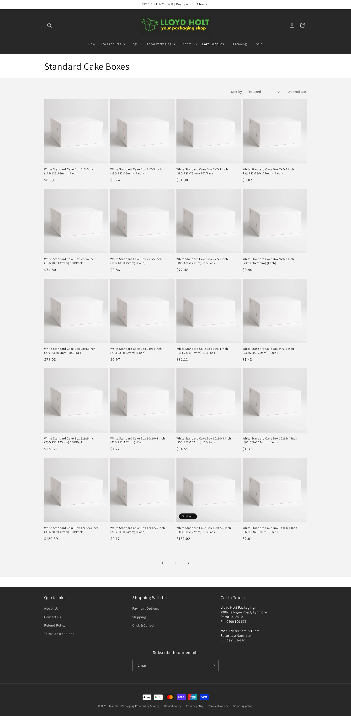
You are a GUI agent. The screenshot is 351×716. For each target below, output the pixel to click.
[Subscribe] (213, 665)
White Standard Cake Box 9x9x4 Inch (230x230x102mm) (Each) (136, 351)
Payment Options (145, 608)
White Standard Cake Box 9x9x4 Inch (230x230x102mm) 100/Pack (202, 351)
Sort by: (237, 91)
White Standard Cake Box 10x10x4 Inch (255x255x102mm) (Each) (137, 440)
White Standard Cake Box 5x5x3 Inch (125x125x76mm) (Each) (70, 171)
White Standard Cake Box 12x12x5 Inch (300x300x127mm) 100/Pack (203, 530)
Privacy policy (195, 705)
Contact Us (52, 617)
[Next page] (188, 563)
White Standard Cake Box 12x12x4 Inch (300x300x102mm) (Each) (270, 440)
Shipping (139, 617)
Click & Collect (143, 625)
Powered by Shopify (147, 706)
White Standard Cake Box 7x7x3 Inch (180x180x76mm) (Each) (136, 171)
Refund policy (172, 705)
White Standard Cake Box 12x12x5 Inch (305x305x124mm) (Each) (137, 530)
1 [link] (163, 562)
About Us (51, 608)
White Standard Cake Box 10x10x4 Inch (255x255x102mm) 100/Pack (203, 440)
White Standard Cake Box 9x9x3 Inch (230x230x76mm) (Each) (268, 261)
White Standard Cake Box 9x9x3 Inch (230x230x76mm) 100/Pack (70, 351)
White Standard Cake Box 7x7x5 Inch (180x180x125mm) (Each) (136, 261)
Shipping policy (243, 705)
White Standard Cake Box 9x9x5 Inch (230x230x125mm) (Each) (268, 351)
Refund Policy (54, 625)
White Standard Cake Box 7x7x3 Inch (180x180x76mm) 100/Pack (202, 171)
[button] (49, 25)
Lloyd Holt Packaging (121, 706)
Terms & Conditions (59, 634)
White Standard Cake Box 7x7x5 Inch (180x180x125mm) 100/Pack (202, 261)
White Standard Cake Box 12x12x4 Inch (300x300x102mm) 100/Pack (71, 530)
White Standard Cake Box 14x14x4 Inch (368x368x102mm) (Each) (270, 530)
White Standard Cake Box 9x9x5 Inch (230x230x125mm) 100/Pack (70, 440)
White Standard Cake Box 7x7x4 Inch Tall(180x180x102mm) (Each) (268, 171)
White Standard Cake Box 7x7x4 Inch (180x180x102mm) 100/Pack (70, 261)
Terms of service (218, 705)
